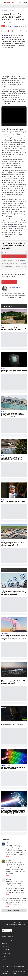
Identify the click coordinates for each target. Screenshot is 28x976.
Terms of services (19, 260)
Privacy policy (5, 943)
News (3, 26)
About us (4, 956)
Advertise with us (6, 953)
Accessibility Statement (7, 950)
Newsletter (23, 30)
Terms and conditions (7, 936)
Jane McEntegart (12, 26)
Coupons (4, 959)
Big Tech (12, 10)
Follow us (16, 30)
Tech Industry (5, 10)
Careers (4, 963)
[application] (14, 115)
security (10, 227)
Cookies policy (5, 946)
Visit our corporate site (13, 925)
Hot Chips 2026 (13, 6)
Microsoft (4, 35)
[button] (26, 2)
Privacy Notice (21, 262)
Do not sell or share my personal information (13, 966)
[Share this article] (2, 31)
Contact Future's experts (8, 940)
